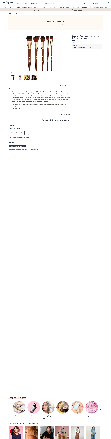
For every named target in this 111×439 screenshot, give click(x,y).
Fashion (50, 7)
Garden (43, 7)
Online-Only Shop (27, 7)
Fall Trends (17, 7)
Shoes (67, 7)
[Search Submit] (84, 3)
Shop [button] (18, 3)
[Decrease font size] (69, 85)
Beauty (55, 7)
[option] (55, 10)
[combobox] (61, 3)
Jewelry (62, 7)
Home (77, 7)
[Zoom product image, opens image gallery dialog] (10, 72)
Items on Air (34, 3)
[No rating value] (93, 37)
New (11, 7)
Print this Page (66, 114)
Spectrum (74, 42)
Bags (72, 7)
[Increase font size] (67, 85)
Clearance (36, 7)
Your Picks (4, 7)
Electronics (84, 7)
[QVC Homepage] (10, 14)
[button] (94, 3)
